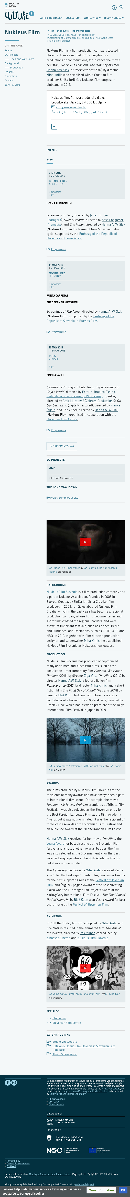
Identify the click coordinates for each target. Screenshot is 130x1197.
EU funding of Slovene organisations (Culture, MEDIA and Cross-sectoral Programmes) (80, 39)
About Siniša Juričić (64, 1054)
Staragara (54, 220)
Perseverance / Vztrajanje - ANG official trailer (79, 766)
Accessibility (114, 7)
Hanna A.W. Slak (58, 70)
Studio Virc (59, 1018)
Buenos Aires (58, 181)
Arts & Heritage (50, 18)
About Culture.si (57, 1098)
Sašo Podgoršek (113, 220)
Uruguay (55, 276)
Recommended (112, 18)
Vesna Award (55, 844)
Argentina (56, 184)
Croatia (54, 358)
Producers (64, 30)
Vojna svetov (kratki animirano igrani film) (77, 993)
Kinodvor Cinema (58, 938)
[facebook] (54, 127)
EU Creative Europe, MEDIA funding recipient (72, 34)
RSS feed (11, 1166)
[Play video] (85, 542)
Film (52, 30)
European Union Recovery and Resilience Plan (84, 1091)
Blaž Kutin (65, 695)
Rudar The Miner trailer (66, 567)
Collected (72, 18)
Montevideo (57, 273)
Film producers (82, 30)
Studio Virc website (64, 1041)
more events (59, 446)
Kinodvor (114, 993)
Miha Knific (54, 75)
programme (58, 249)
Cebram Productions (100, 401)
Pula (52, 356)
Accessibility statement (18, 1163)
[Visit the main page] (19, 11)
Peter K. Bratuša (93, 392)
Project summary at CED (64, 497)
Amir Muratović (73, 401)
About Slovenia (56, 1104)
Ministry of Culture (111, 1088)
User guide (54, 1101)
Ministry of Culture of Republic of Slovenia (50, 1174)
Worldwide (91, 18)
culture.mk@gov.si (84, 1184)
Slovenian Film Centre (62, 419)
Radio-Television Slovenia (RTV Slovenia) (75, 396)
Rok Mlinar (87, 933)
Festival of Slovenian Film (90, 905)
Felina (111, 392)
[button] (101, 1190)
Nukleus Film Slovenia (62, 592)
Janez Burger (99, 215)
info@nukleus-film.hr (71, 107)
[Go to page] (121, 7)
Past (50, 160)
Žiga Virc (90, 676)
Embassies (55, 192)
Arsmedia (54, 224)
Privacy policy (13, 1160)
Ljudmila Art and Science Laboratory (67, 1094)
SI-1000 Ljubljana (94, 102)
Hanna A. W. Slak (113, 224)
